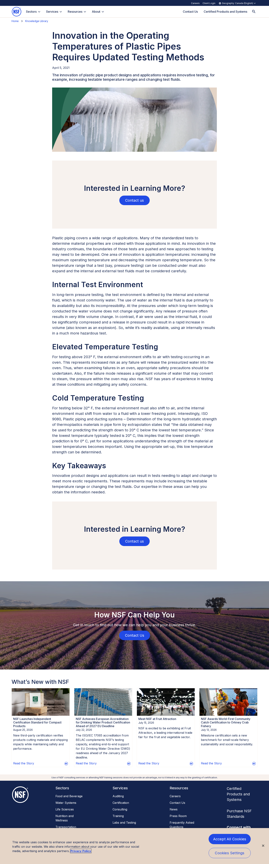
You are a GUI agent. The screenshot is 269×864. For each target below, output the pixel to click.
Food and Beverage (69, 796)
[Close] (263, 846)
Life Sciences (64, 809)
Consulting (120, 809)
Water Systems (65, 803)
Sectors (31, 11)
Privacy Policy (80, 851)
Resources (75, 11)
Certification (121, 803)
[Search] (253, 11)
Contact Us (177, 803)
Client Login (209, 3)
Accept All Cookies (229, 839)
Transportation (65, 827)
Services (52, 11)
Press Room (178, 816)
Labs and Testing (124, 822)
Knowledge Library (36, 21)
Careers (195, 3)
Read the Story (23, 763)
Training (118, 816)
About (96, 11)
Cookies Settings (229, 853)
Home (15, 21)
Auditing (118, 796)
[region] (134, 846)
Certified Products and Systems (238, 794)
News (174, 809)
